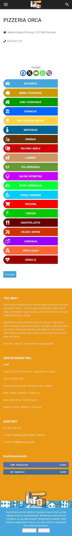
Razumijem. (29, 530)
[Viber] (49, 73)
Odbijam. (44, 530)
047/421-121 (14, 41)
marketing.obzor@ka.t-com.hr (28, 435)
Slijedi (63, 472)
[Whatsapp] (43, 73)
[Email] (36, 73)
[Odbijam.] (67, 522)
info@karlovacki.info (23, 442)
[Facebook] (23, 73)
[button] (5, 4)
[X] (29, 73)
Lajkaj (62, 464)
